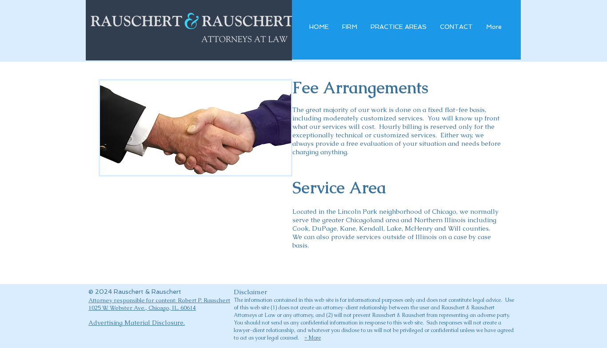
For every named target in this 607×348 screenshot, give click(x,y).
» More (312, 337)
